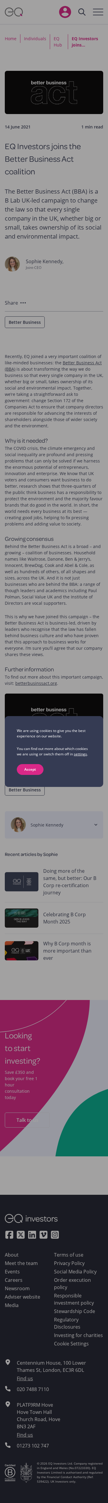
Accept (30, 769)
